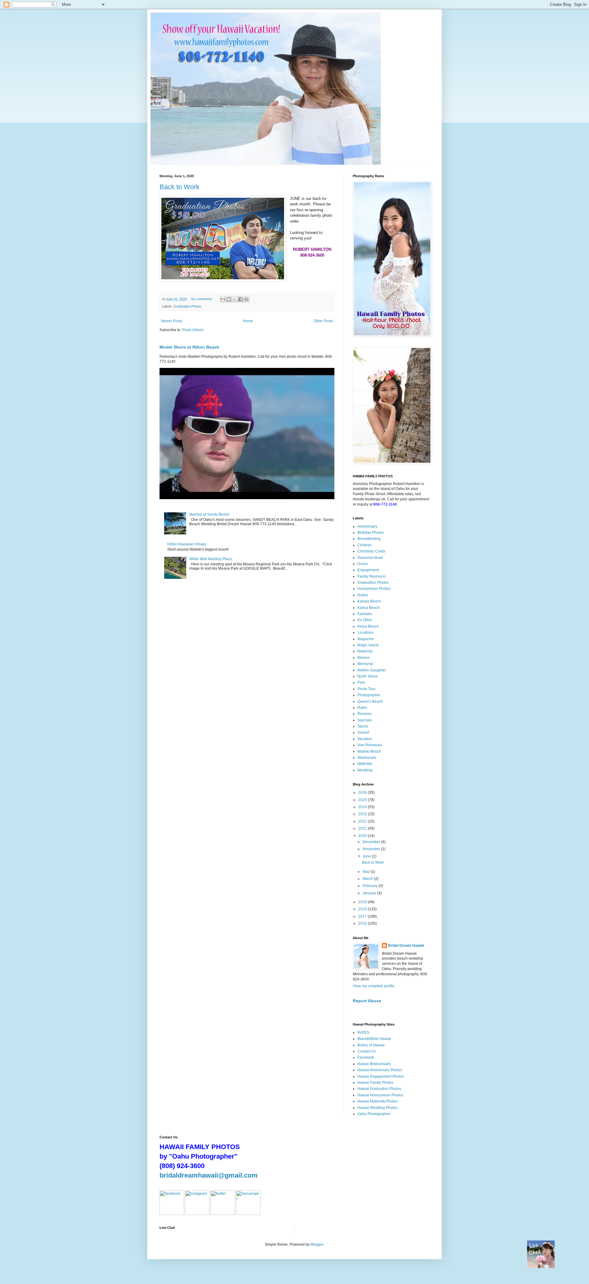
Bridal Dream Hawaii (406, 945)
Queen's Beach (370, 701)
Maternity (365, 651)
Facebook (365, 1057)
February (371, 886)
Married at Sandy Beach (209, 514)
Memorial (365, 664)
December (372, 842)
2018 (363, 909)
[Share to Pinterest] (246, 299)
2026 (363, 792)
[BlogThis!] (229, 299)
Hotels (362, 595)
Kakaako (364, 614)
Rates (362, 707)
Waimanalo (366, 757)
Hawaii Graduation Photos (379, 1089)
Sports (362, 726)
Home (248, 321)
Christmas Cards (371, 551)
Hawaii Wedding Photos (377, 1108)
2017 (363, 916)
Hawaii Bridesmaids (374, 1064)
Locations (365, 632)
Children (364, 545)
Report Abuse (367, 1000)
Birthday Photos (370, 532)
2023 (363, 814)
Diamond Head (370, 558)
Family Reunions (371, 576)
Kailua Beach (368, 608)
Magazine (365, 639)
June (367, 856)
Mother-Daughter (371, 670)
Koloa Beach (368, 626)
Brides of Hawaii (371, 1045)
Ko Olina (364, 620)
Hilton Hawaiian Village (186, 544)
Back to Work (179, 187)
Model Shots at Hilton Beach (189, 347)
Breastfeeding (369, 539)
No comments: (202, 299)
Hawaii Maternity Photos (377, 1101)
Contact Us (366, 1051)
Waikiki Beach (369, 751)
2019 (363, 902)
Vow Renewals (369, 745)
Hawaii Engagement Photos (380, 1076)
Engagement (368, 570)
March (368, 879)
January (370, 893)
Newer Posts (171, 321)
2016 (363, 923)
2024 (363, 807)
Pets (361, 682)
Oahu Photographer (374, 1114)
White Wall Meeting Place (210, 559)
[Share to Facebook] (240, 299)
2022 (363, 821)
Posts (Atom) (192, 330)
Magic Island (368, 645)
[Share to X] (235, 299)
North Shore (367, 676)
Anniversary (367, 526)
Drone (362, 564)
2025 (363, 800)
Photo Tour (366, 689)
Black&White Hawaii (374, 1039)
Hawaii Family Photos (375, 1082)
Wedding (364, 770)
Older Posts (323, 321)
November (372, 849)
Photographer (368, 695)
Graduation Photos (188, 306)
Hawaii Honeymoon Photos (380, 1095)
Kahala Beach (369, 601)
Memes (363, 657)
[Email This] (223, 299)
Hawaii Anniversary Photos (379, 1070)
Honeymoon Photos (374, 589)
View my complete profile (374, 986)
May (367, 871)
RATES (363, 1032)
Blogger (316, 1244)
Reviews (364, 714)
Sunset (363, 732)
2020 (363, 836)
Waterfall (364, 764)
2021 (363, 828)
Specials (364, 720)
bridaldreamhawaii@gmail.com (209, 1175)
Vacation (364, 739)
